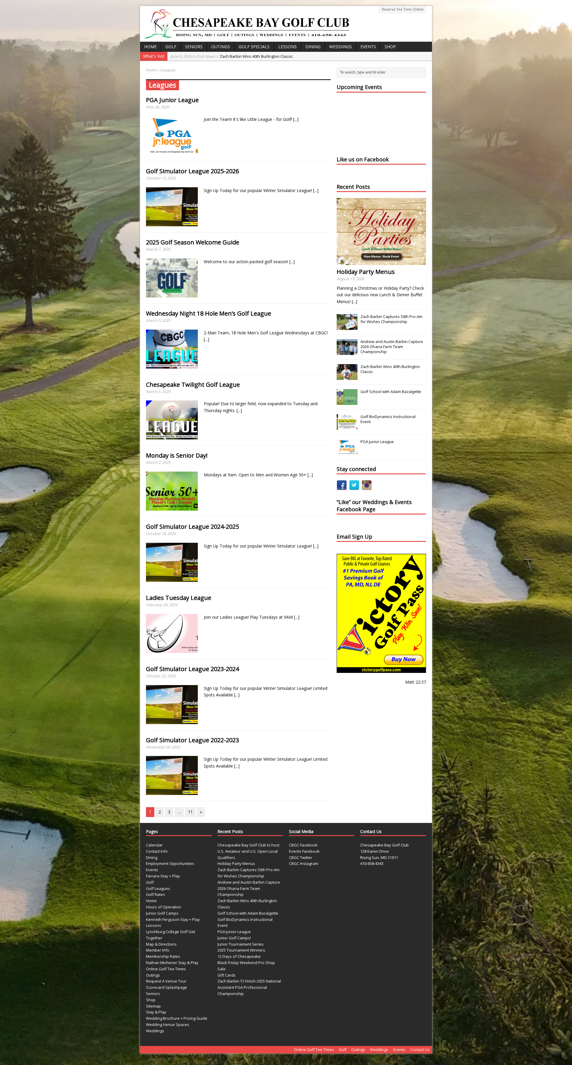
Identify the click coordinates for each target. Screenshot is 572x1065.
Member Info (157, 950)
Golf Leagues (158, 888)
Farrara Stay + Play (163, 876)
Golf (170, 46)
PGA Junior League (172, 100)
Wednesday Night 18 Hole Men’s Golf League (208, 313)
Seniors (194, 46)
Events (368, 46)
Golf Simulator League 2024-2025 (192, 527)
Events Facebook (304, 851)
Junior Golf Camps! (234, 938)
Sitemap (153, 1006)
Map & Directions (161, 944)
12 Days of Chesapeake (239, 956)
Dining (313, 46)
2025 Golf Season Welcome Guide (192, 242)
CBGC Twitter (300, 857)
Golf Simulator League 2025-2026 (192, 171)
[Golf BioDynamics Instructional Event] (347, 426)
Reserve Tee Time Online (403, 9)
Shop (390, 46)
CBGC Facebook (303, 845)
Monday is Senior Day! (177, 455)
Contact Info (157, 851)
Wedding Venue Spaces (167, 1024)
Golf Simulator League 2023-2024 (192, 669)
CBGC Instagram (303, 863)
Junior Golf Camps (162, 913)
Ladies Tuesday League (178, 598)
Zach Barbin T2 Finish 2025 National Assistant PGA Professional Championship (249, 987)
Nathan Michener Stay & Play (172, 962)
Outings (220, 46)
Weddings (340, 46)
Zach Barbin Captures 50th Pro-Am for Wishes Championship (391, 319)
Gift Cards (226, 975)
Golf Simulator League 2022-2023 (192, 740)
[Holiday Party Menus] (381, 261)
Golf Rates (155, 894)
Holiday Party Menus (366, 272)
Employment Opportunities (170, 863)
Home (150, 46)
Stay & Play (156, 1012)
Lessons (287, 46)
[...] (296, 119)
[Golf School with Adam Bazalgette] (347, 401)
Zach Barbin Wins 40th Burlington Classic (231, 56)
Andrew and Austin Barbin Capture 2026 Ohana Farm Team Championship (391, 346)
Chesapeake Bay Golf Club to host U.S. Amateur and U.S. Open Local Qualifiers (248, 851)
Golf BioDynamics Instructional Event (388, 419)
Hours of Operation (163, 907)
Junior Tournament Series (240, 944)
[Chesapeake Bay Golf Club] (286, 24)
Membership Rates (163, 956)
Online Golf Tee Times (166, 969)
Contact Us (420, 1049)
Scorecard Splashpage (166, 987)
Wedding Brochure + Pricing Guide (176, 1018)
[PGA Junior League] (347, 451)
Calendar (154, 845)
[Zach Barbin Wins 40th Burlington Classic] (347, 376)
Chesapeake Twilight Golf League (193, 385)
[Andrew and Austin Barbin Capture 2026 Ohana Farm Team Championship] (347, 351)
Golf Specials (254, 46)
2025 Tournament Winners (241, 950)
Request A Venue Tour (166, 981)
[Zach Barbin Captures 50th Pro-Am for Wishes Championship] (347, 326)
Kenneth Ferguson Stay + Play (173, 919)
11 (190, 812)
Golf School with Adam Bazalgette (390, 391)
